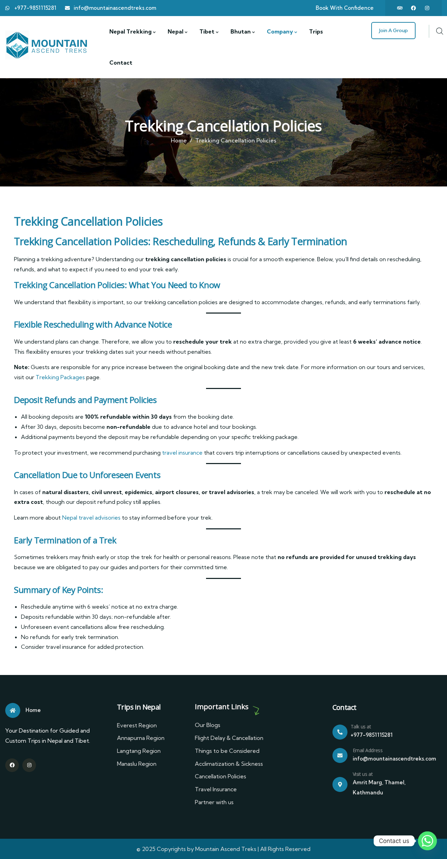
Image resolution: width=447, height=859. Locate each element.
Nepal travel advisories (91, 517)
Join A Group (393, 30)
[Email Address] (339, 755)
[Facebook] (413, 8)
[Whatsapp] (427, 840)
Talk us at (361, 726)
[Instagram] (427, 8)
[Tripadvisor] (399, 8)
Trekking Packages (60, 377)
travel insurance (182, 452)
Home (179, 140)
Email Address (368, 750)
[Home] (47, 45)
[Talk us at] (339, 732)
